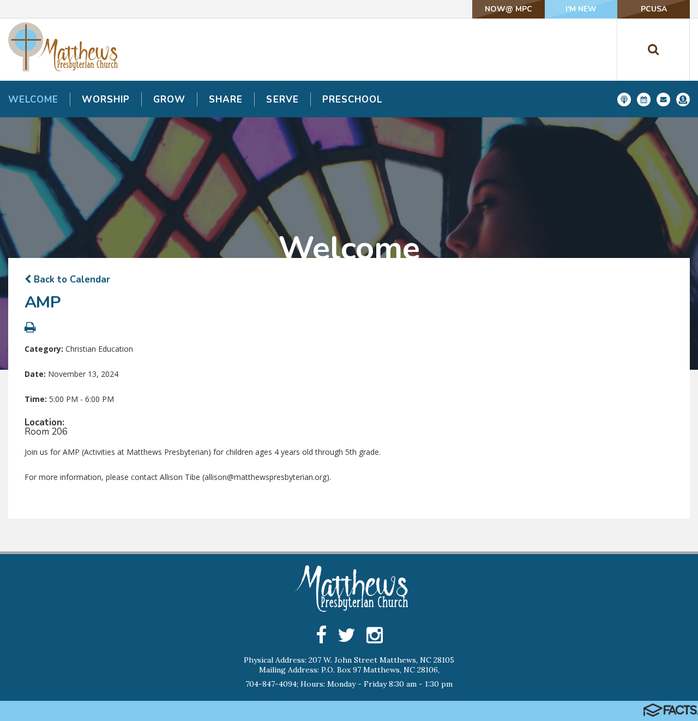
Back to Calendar (70, 279)
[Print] (30, 328)
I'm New (581, 9)
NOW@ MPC (508, 9)
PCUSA (654, 9)
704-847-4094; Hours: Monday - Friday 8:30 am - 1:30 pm (349, 684)
